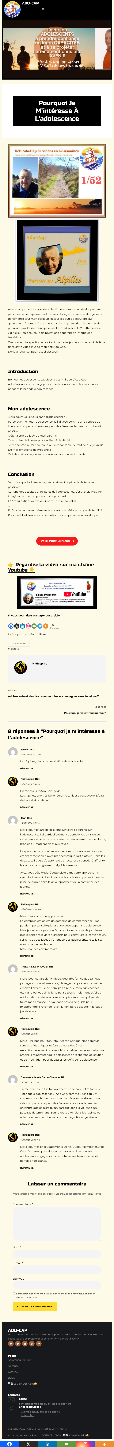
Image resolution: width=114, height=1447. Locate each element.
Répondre (27, 768)
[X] (16, 624)
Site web (18, 1278)
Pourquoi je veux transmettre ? (85, 713)
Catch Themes (59, 1429)
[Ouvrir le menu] (43, 9)
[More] (45, 624)
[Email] (34, 624)
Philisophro (27, 779)
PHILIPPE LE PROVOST (35, 966)
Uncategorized (19, 643)
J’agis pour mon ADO (55, 541)
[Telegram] (39, 624)
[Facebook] (11, 624)
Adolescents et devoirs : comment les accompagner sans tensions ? (53, 696)
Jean (23, 818)
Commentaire (23, 1204)
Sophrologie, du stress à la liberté (40, 1411)
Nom (17, 1247)
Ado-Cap (30, 3)
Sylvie (24, 749)
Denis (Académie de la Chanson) (40, 1077)
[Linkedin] (22, 624)
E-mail (18, 1263)
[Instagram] (28, 624)
